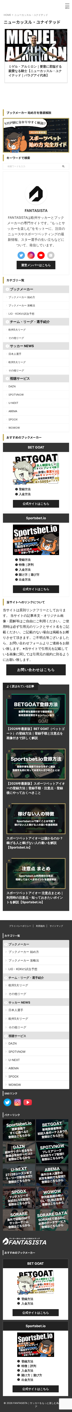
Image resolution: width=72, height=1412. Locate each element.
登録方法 (25, 489)
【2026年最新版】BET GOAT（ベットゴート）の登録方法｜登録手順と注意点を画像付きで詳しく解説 (35, 733)
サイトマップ (56, 926)
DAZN (12, 386)
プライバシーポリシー (20, 926)
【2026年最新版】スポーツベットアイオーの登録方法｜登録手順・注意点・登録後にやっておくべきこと (35, 788)
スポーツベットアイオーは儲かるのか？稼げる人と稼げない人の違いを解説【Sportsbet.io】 (34, 842)
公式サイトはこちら (36, 503)
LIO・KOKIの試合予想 (21, 313)
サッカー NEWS (22, 346)
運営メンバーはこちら (36, 265)
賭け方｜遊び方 (29, 574)
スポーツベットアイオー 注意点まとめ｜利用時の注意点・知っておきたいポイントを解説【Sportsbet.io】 (35, 897)
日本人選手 (14, 353)
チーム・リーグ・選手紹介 (30, 322)
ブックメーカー (21, 289)
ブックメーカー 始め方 (21, 297)
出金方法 (25, 579)
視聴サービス (20, 378)
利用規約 (40, 926)
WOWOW (14, 427)
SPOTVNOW (16, 394)
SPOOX (13, 419)
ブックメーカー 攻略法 (21, 305)
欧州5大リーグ (17, 329)
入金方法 (25, 494)
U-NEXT (13, 402)
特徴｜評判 (26, 564)
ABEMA (12, 411)
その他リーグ (16, 337)
